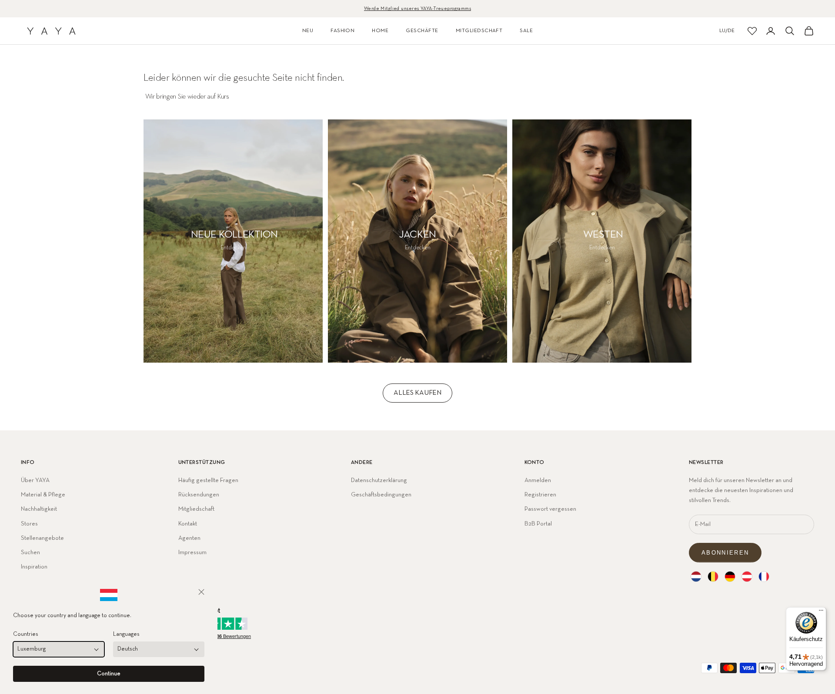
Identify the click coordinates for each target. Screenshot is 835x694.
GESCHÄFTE (422, 30)
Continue (108, 674)
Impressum (192, 552)
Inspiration (34, 567)
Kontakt (187, 524)
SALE (526, 30)
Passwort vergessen (550, 509)
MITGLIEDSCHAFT (479, 30)
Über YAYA (35, 480)
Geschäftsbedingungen (381, 495)
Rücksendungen (198, 495)
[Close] (201, 592)
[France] (763, 576)
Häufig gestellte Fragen (208, 480)
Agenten (189, 538)
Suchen (30, 552)
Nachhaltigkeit (39, 509)
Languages (126, 634)
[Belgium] (713, 576)
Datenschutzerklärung (379, 480)
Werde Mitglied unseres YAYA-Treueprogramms (417, 8)
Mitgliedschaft (196, 509)
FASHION (342, 30)
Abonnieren (725, 552)
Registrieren (540, 495)
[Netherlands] (696, 576)
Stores (29, 524)
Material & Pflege (43, 495)
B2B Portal (538, 524)
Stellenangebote (42, 538)
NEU (307, 30)
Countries (25, 634)
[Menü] (821, 612)
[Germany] (730, 576)
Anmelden (537, 480)
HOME (380, 30)
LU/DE (727, 30)
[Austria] (746, 576)
